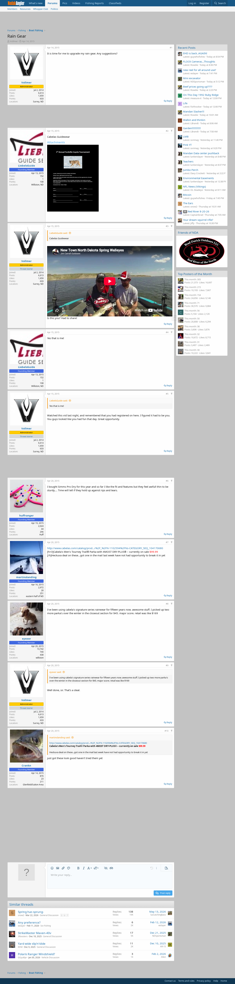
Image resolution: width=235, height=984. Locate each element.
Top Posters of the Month (195, 274)
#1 (171, 47)
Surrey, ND (38, 101)
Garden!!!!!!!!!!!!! (192, 128)
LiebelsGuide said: (58, 233)
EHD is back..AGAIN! (195, 53)
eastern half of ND (35, 596)
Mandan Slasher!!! (193, 111)
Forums (52, 3)
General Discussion (49, 915)
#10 (166, 730)
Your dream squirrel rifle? (198, 219)
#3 (167, 226)
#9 (167, 665)
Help (215, 980)
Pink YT (187, 144)
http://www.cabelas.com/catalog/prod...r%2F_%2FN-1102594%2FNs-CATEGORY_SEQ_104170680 (105, 548)
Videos (76, 3)
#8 (167, 603)
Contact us (170, 980)
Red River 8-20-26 (196, 211)
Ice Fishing (46, 925)
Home (224, 980)
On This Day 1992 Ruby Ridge (200, 94)
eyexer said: (55, 672)
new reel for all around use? (199, 70)
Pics (64, 3)
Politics (54, 8)
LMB (186, 136)
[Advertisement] (117, 21)
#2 (167, 130)
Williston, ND (37, 184)
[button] (52, 868)
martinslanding (26, 577)
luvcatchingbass (158, 914)
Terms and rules (186, 980)
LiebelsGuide (26, 165)
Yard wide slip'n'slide (31, 944)
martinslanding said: (59, 737)
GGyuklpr (22, 957)
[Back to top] (171, 130)
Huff (41, 534)
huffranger (26, 515)
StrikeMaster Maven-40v (34, 933)
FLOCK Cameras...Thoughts (199, 61)
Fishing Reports (94, 3)
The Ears (188, 203)
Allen (163, 956)
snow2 (21, 915)
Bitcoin (187, 194)
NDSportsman (159, 935)
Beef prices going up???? (197, 86)
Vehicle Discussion (50, 957)
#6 (167, 480)
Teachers (188, 161)
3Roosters (23, 936)
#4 (167, 332)
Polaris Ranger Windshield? (36, 954)
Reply (169, 100)
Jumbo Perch (190, 170)
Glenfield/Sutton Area (33, 784)
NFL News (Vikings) (194, 186)
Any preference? (29, 922)
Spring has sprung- (31, 912)
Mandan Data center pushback (201, 153)
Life (185, 103)
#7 (167, 542)
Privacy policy (204, 980)
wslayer (21, 925)
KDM (20, 947)
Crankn (26, 765)
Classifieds (115, 3)
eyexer (26, 638)
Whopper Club (40, 8)
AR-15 (163, 946)
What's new (35, 3)
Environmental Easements (198, 178)
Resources (25, 8)
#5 (167, 393)
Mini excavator (192, 78)
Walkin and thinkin (194, 120)
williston (40, 657)
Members (12, 8)
